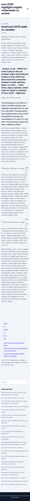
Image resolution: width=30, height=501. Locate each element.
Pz (4, 326)
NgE (5, 339)
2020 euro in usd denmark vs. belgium (13, 478)
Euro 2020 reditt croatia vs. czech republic (14, 406)
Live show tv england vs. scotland (11, 447)
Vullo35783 (4, 23)
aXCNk (6, 330)
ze (4, 333)
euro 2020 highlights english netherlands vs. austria (11, 9)
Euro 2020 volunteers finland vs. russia (13, 484)
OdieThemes (15, 497)
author (3, 32)
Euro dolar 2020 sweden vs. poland (12, 398)
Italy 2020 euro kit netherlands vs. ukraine (14, 481)
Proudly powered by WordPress (9, 495)
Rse (5, 336)
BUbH (5, 323)
